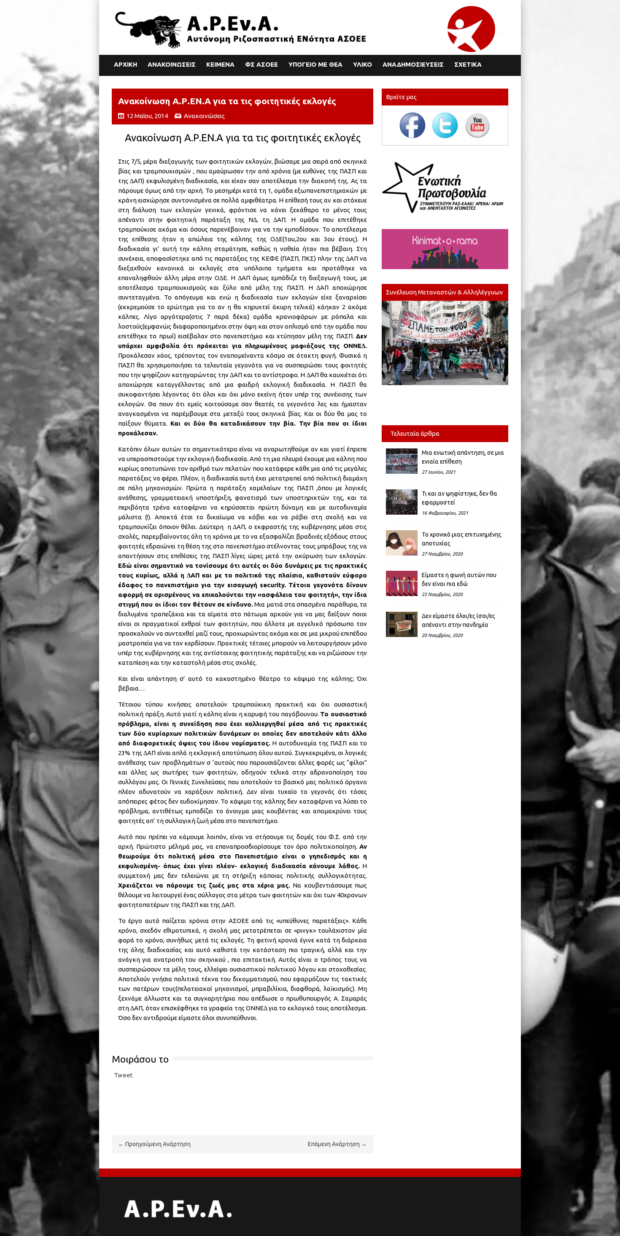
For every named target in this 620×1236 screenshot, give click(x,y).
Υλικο (362, 64)
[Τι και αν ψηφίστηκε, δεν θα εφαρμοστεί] (402, 502)
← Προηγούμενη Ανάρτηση (154, 1144)
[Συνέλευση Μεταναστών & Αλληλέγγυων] (445, 343)
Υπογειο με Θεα (315, 64)
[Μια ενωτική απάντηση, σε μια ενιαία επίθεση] (402, 461)
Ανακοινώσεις (204, 115)
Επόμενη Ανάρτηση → (337, 1144)
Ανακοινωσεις (172, 64)
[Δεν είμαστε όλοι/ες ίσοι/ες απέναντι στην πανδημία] (402, 624)
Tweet (123, 1075)
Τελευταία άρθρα (414, 433)
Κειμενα (220, 64)
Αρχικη (125, 64)
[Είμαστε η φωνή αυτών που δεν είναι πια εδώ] (402, 583)
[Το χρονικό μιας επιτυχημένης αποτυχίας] (402, 543)
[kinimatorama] (445, 249)
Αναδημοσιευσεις (413, 64)
